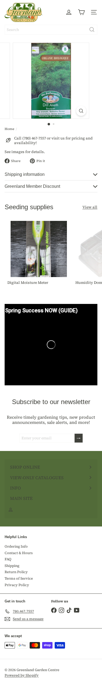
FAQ (8, 559)
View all (89, 207)
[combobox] (51, 29)
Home (9, 129)
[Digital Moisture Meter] (38, 254)
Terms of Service (19, 578)
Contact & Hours (19, 553)
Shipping (12, 565)
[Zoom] (81, 111)
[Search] (91, 29)
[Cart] (81, 12)
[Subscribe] (79, 438)
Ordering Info (16, 546)
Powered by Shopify (22, 675)
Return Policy (16, 572)
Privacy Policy (17, 585)
